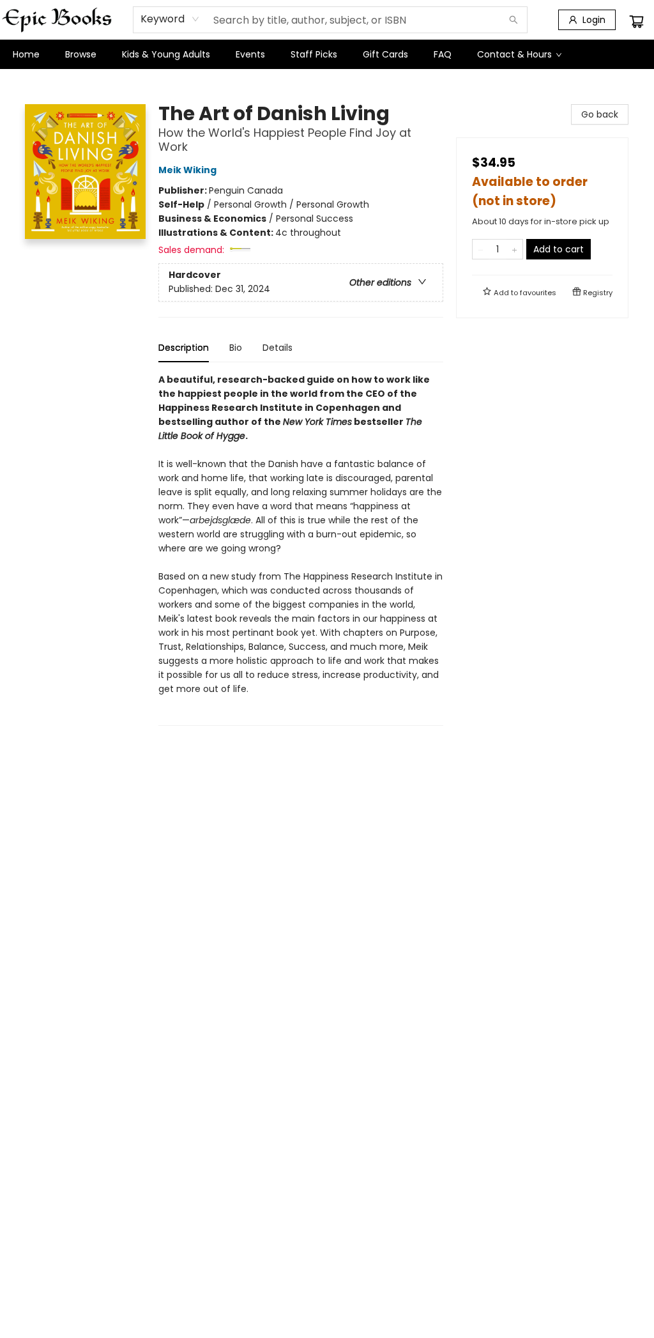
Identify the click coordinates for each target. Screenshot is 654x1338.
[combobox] (170, 19)
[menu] (327, 54)
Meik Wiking (187, 170)
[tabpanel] (300, 549)
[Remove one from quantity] (481, 249)
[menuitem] (26, 54)
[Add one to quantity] (514, 249)
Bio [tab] (235, 347)
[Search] (513, 20)
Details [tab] (277, 347)
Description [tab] (183, 347)
